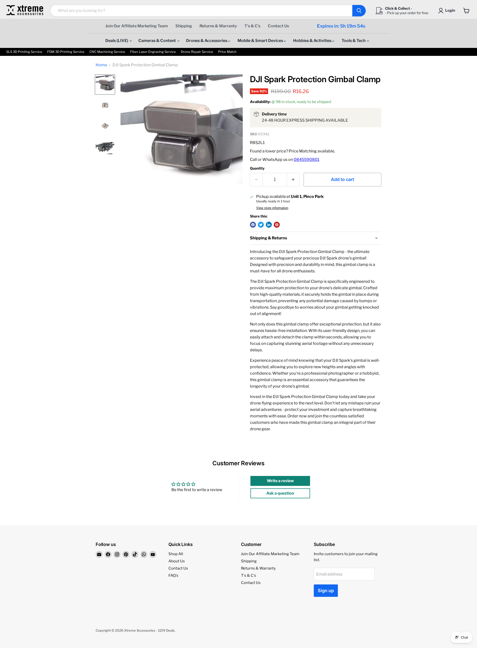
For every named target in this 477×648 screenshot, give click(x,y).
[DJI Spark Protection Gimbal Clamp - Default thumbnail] (105, 84)
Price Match (227, 52)
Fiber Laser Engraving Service (153, 52)
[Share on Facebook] (253, 225)
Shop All (175, 554)
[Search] (359, 10)
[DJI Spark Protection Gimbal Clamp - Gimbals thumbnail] (105, 105)
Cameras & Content (157, 40)
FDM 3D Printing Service (65, 52)
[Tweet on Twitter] (261, 225)
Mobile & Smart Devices (261, 40)
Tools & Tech (354, 40)
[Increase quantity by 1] (293, 179)
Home (101, 65)
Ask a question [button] (280, 493)
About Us (176, 561)
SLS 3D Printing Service (24, 52)
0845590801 (306, 159)
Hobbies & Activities (312, 40)
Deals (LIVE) (117, 40)
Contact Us (278, 26)
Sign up (326, 590)
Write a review (280, 480)
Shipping (183, 26)
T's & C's (252, 26)
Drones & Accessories (207, 40)
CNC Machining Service (107, 52)
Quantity (257, 168)
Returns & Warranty (218, 26)
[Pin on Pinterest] (277, 225)
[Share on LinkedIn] (269, 225)
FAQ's (173, 575)
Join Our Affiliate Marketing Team (136, 26)
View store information (272, 208)
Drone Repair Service (197, 52)
